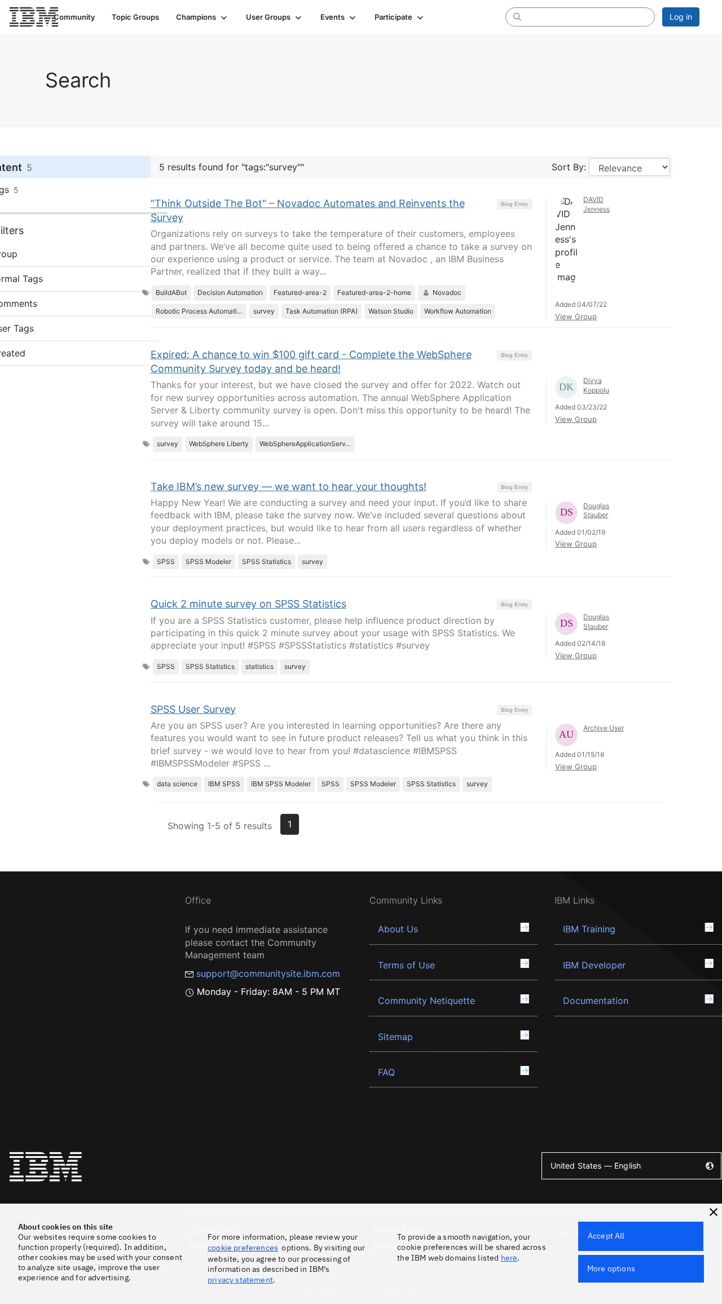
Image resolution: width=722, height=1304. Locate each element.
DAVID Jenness (596, 204)
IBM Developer (594, 965)
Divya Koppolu (596, 385)
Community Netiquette (426, 1000)
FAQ (386, 1072)
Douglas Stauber (596, 510)
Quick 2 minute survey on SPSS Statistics (248, 604)
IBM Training (589, 929)
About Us (398, 929)
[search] (517, 16)
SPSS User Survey (193, 709)
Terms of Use (406, 965)
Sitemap (395, 1036)
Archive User (603, 728)
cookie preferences (243, 1248)
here (509, 1258)
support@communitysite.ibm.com (268, 973)
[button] (202, 16)
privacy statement (240, 1280)
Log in (681, 16)
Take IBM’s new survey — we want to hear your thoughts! (288, 486)
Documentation (595, 1000)
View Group (576, 316)
